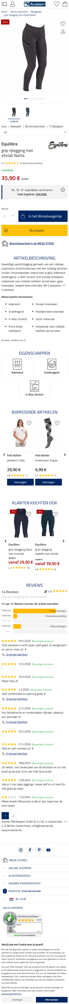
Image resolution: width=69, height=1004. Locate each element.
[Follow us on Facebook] (29, 850)
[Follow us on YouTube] (48, 850)
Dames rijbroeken (19, 11)
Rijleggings (36, 11)
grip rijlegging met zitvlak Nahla (20, 15)
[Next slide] (65, 115)
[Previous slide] (4, 115)
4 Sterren (6, 615)
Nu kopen (37, 230)
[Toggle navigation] (4, 4)
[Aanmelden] (12, 4)
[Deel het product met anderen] (63, 31)
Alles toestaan (51, 999)
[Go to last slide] (4, 454)
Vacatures (22, 891)
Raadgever (58, 126)
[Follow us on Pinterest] (39, 850)
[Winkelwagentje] (65, 4)
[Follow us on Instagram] (20, 850)
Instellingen (17, 999)
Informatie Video (36, 126)
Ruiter (4, 11)
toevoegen (20, 482)
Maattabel (15, 126)
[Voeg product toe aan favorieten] (63, 23)
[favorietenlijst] (56, 4)
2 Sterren (6, 626)
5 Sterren (6, 610)
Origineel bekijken (17, 654)
